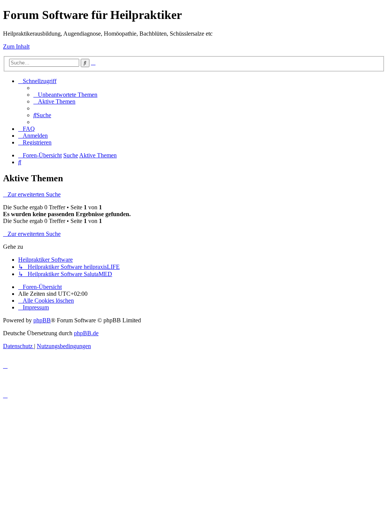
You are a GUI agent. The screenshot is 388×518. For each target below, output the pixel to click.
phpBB (42, 320)
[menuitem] (65, 94)
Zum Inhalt (16, 46)
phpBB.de (86, 333)
